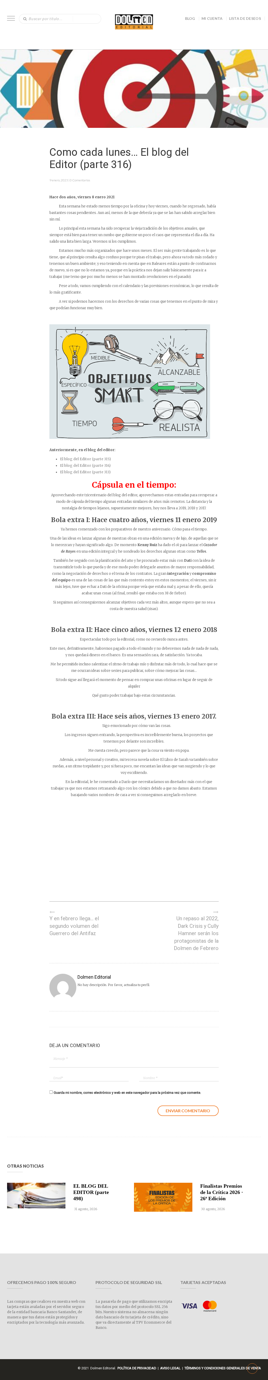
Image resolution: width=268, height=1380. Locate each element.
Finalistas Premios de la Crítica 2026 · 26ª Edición (221, 1192)
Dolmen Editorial (94, 977)
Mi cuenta (212, 18)
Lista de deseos (245, 18)
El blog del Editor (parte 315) (85, 459)
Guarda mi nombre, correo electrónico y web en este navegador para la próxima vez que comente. (127, 1093)
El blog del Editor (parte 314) (85, 465)
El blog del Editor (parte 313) (85, 472)
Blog (190, 18)
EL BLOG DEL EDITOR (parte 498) (91, 1192)
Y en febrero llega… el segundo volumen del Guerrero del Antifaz (74, 925)
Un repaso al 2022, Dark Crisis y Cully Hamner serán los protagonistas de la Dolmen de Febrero (196, 933)
